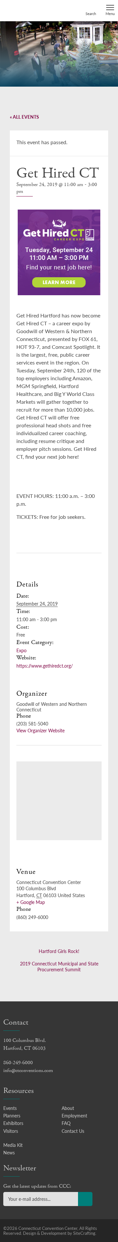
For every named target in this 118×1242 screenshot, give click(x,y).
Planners (11, 1115)
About (68, 1108)
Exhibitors (13, 1123)
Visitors (10, 1131)
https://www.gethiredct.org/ (44, 665)
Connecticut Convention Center (28, 10)
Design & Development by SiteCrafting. (59, 1233)
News (9, 1152)
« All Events (24, 116)
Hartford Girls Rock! (59, 951)
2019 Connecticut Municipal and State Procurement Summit (59, 966)
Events (10, 1108)
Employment (74, 1115)
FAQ (66, 1123)
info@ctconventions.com (28, 1070)
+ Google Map (30, 902)
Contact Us (73, 1131)
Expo (21, 650)
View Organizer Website (40, 730)
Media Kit (13, 1145)
